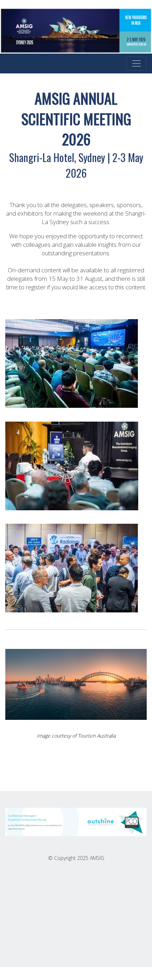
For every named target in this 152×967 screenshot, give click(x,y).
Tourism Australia (97, 735)
